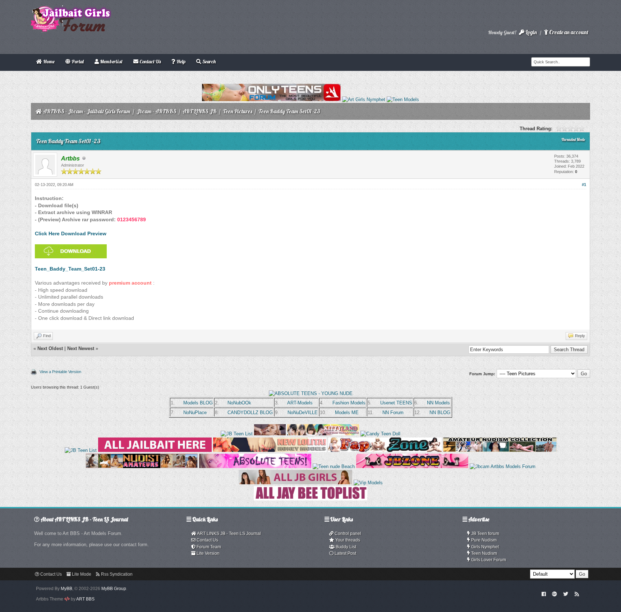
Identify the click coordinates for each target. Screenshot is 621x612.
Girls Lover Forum (488, 559)
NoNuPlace (195, 412)
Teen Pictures (237, 111)
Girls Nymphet (484, 546)
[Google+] (554, 593)
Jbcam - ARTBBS (156, 111)
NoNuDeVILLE (303, 412)
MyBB (66, 588)
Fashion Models (348, 402)
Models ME (347, 412)
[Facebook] (543, 593)
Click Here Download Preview (70, 233)
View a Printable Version (60, 372)
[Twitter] (565, 593)
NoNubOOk (239, 402)
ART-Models (300, 402)
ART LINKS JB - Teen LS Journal (228, 533)
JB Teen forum (484, 533)
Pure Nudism (483, 540)
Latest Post (345, 553)
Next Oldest (50, 348)
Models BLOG (198, 402)
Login (530, 32)
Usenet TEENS (396, 402)
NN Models (438, 402)
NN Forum (393, 412)
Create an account (568, 32)
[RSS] (576, 593)
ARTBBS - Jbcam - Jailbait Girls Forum (86, 111)
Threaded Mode (573, 139)
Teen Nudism (483, 553)
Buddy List (345, 546)
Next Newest (80, 348)
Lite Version (208, 553)
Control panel (347, 533)
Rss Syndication (116, 574)
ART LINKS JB (200, 111)
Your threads (347, 540)
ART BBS (85, 599)
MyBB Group (113, 588)
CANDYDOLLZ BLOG (250, 412)
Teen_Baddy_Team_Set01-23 (70, 269)
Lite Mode (81, 574)
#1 (584, 184)
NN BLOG (439, 412)
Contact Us (207, 540)
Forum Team (208, 546)
